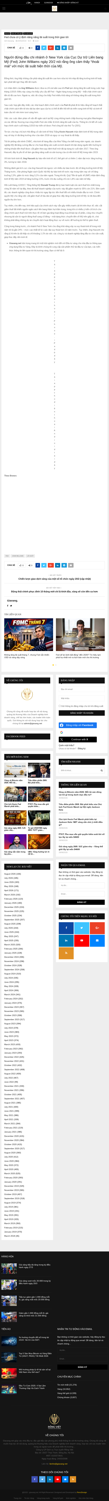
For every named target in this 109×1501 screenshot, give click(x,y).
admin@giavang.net (33, 723)
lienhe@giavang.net (58, 1464)
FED (7, 556)
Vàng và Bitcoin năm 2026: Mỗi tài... (13, 781)
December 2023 (11, 1007)
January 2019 (10, 1232)
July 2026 (8, 878)
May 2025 (8, 936)
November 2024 (11, 961)
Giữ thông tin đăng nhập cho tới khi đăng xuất (82, 706)
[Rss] (73, 1479)
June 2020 (9, 1161)
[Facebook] (35, 1479)
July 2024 (8, 978)
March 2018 (9, 1236)
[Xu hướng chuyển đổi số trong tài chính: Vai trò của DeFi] (9, 1341)
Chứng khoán (63, 1397)
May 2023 (8, 1036)
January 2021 (10, 1132)
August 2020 (10, 1152)
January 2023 (10, 1053)
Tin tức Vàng (29, 1498)
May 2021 (8, 1115)
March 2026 (9, 895)
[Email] (65, 1479)
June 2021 (9, 1111)
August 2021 (10, 1103)
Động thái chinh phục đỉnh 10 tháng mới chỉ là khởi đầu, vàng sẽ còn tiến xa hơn (54, 591)
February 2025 (11, 949)
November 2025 (11, 911)
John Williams (17, 556)
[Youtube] (57, 1479)
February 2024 (11, 998)
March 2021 (9, 1123)
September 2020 (11, 1148)
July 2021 (8, 1107)
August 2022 (10, 1073)
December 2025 (11, 907)
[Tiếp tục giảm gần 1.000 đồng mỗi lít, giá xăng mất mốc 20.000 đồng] (9, 1301)
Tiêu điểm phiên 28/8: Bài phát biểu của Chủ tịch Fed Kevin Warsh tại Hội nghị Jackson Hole (80, 807)
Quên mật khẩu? (66, 745)
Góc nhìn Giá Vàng (86, 1498)
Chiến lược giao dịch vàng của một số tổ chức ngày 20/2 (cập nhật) (54, 579)
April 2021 (8, 1119)
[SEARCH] (102, 770)
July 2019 (8, 1207)
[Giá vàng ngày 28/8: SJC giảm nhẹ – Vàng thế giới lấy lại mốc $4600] (15, 817)
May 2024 (8, 986)
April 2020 (8, 1169)
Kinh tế (7, 33)
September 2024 (11, 969)
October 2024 (10, 965)
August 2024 (10, 974)
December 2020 (11, 1136)
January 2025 (10, 953)
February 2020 (11, 1177)
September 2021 (11, 1098)
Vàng (59, 1389)
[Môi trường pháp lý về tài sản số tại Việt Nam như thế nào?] (9, 1373)
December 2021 (11, 1086)
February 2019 (11, 1227)
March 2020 (9, 1173)
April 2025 (8, 940)
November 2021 (11, 1090)
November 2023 (11, 1011)
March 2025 (9, 944)
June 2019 (9, 1211)
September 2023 (11, 1019)
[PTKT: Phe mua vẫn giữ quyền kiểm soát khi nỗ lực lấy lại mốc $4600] (39, 794)
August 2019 (10, 1203)
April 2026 (8, 890)
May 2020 (8, 1165)
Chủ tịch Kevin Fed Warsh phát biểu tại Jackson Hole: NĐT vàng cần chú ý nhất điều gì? (81, 822)
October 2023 (10, 1015)
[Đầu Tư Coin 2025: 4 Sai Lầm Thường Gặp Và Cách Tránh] (9, 1389)
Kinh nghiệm (71, 1498)
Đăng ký (82, 748)
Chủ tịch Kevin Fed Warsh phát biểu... (12, 805)
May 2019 (8, 1215)
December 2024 (11, 957)
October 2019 (10, 1194)
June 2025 (9, 932)
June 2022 (9, 1082)
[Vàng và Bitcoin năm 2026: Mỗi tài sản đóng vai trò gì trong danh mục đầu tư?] (15, 770)
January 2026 (10, 903)
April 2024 (8, 990)
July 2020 (8, 1157)
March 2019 (9, 1223)
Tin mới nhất (28, 33)
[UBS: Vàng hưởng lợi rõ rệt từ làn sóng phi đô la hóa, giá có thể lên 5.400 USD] (39, 841)
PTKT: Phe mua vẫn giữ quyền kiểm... (38, 805)
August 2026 (10, 874)
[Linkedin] (50, 1479)
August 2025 (10, 924)
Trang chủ (17, 1498)
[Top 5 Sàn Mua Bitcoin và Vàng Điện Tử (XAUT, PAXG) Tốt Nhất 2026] (9, 1357)
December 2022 (11, 1057)
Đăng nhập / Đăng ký (69, 3)
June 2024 (9, 982)
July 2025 (8, 928)
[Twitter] (42, 1479)
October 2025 (10, 915)
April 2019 (8, 1219)
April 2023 (8, 1040)
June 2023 (9, 1032)
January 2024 (10, 1003)
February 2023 (11, 1049)
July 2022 (8, 1078)
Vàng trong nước (43, 1498)
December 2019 (11, 1186)
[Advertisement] (54, 513)
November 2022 (11, 1061)
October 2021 (10, 1094)
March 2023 (9, 1044)
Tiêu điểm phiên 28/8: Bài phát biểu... (37, 781)
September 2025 (11, 919)
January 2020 (10, 1182)
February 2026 (11, 899)
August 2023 (10, 1023)
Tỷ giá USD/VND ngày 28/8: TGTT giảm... (37, 829)
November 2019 (11, 1190)
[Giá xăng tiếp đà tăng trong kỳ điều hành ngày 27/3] (9, 1268)
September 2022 (11, 1069)
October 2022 (10, 1065)
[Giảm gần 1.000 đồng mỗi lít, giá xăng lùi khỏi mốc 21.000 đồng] (9, 1317)
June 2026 (9, 882)
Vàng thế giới (63, 1393)
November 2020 (11, 1140)
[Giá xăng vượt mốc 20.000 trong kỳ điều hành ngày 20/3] (9, 1285)
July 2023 (8, 1028)
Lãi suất (30, 556)
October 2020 (10, 1144)
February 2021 (11, 1128)
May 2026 (8, 886)
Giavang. (10, 41)
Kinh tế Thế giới (16, 33)
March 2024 (9, 994)
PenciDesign (82, 1492)
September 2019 (11, 1198)
